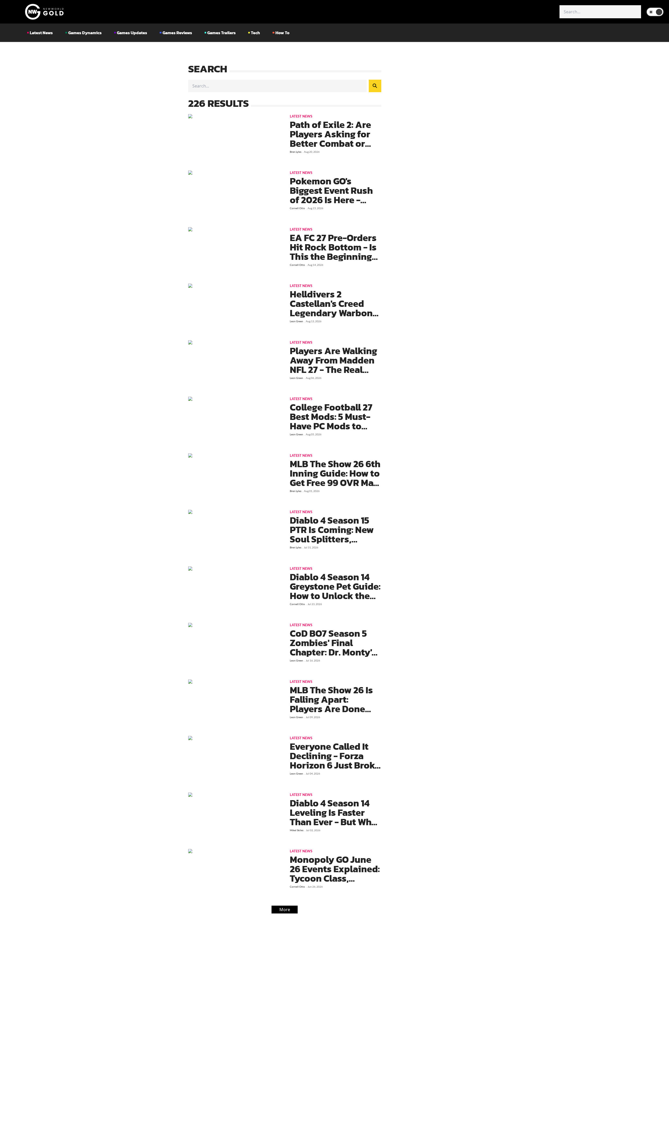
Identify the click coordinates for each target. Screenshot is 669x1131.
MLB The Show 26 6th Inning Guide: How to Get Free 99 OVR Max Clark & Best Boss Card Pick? (335, 482)
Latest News (301, 116)
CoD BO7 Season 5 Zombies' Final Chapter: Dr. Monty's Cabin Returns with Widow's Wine (333, 652)
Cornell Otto (297, 208)
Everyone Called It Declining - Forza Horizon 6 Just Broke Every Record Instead (335, 765)
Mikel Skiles (296, 830)
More (284, 909)
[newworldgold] (44, 12)
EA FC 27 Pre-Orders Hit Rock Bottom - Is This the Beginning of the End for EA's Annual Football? (333, 256)
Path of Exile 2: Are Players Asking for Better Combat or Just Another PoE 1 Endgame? (330, 143)
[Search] (375, 86)
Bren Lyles (295, 151)
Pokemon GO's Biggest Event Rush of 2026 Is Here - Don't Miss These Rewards (331, 200)
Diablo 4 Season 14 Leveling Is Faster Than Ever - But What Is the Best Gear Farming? (335, 822)
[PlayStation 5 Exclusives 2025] (233, 139)
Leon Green (296, 321)
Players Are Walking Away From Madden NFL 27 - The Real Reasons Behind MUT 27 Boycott (335, 369)
